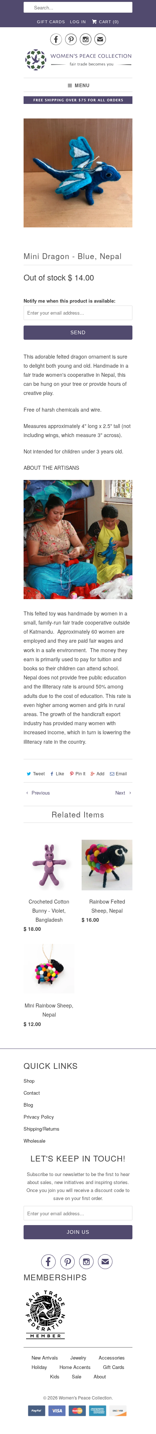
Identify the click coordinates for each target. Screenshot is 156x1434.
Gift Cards (51, 22)
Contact (32, 1092)
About (100, 1376)
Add (100, 773)
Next (121, 792)
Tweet (39, 773)
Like (60, 773)
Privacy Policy (39, 1116)
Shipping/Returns (41, 1128)
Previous (40, 792)
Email (121, 773)
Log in (78, 22)
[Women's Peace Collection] (78, 60)
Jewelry (78, 1357)
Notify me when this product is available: (69, 300)
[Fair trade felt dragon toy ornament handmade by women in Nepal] (78, 172)
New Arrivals (45, 1357)
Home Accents (75, 1367)
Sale (76, 1376)
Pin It (80, 773)
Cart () (108, 22)
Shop (29, 1080)
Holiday (39, 1367)
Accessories (112, 1357)
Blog (28, 1104)
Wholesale (34, 1140)
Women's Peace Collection (85, 1397)
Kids (54, 1376)
